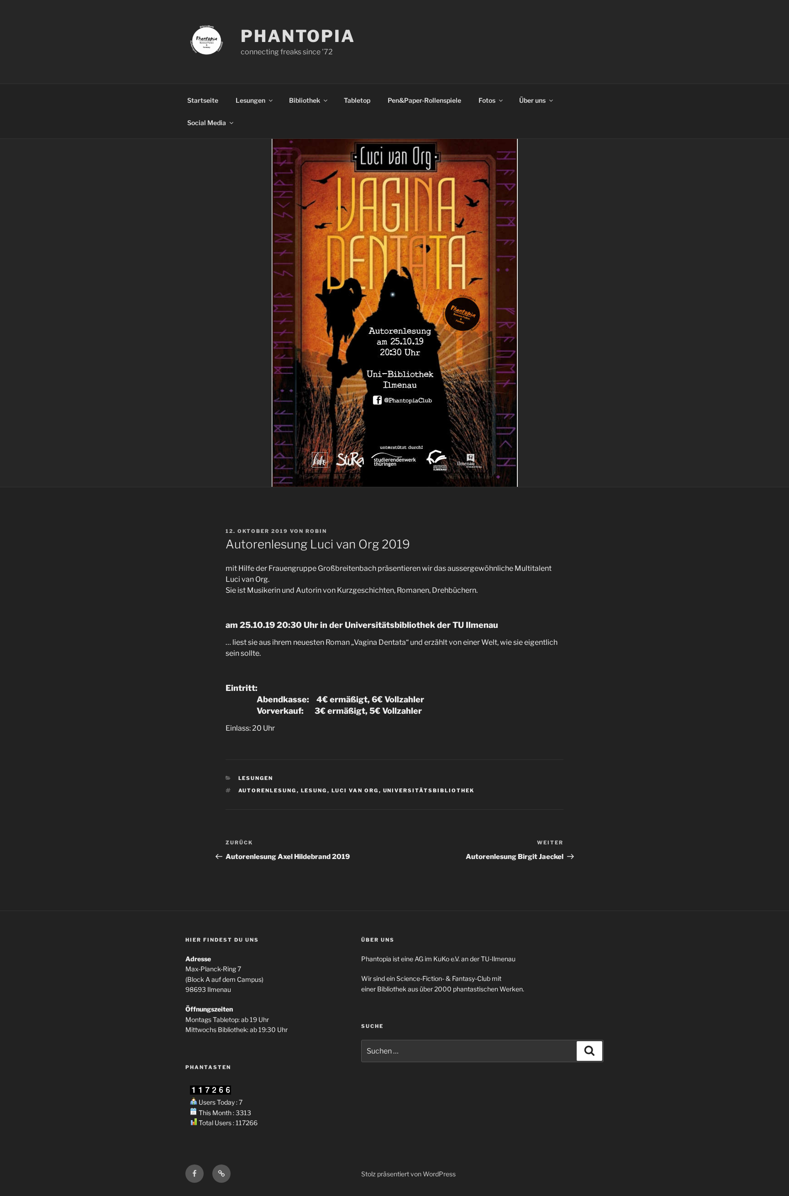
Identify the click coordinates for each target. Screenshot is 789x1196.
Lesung (314, 790)
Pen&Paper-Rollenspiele (424, 100)
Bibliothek (304, 100)
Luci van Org (355, 790)
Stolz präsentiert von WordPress (408, 1174)
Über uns (532, 100)
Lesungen (250, 100)
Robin (316, 531)
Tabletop (357, 100)
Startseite (202, 100)
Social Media (206, 122)
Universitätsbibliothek (429, 790)
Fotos (487, 100)
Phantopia (298, 36)
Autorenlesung (267, 790)
